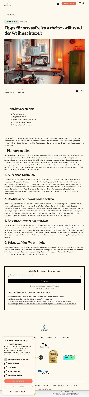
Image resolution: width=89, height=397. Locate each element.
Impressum (36, 385)
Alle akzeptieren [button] (18, 381)
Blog (42, 337)
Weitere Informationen (25, 355)
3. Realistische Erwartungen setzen (23, 119)
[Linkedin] (46, 344)
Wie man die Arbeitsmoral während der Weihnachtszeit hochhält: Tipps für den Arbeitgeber (40, 301)
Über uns (49, 337)
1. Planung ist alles (17, 114)
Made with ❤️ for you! (44, 389)
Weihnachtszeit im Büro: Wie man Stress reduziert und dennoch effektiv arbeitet (36, 297)
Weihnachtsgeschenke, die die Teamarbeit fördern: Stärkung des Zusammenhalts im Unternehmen (42, 304)
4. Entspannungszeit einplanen (21, 122)
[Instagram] (43, 344)
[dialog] (18, 366)
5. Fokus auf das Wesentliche (21, 125)
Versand (69, 385)
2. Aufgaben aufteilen (18, 117)
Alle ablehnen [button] (18, 386)
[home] (7, 3)
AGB (54, 385)
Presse (76, 385)
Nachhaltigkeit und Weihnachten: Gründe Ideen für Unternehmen (30, 299)
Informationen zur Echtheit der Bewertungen (67, 394)
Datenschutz (46, 385)
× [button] (32, 339)
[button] (57, 3)
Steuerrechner (65, 337)
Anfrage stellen (69, 3)
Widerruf (61, 385)
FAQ (56, 337)
